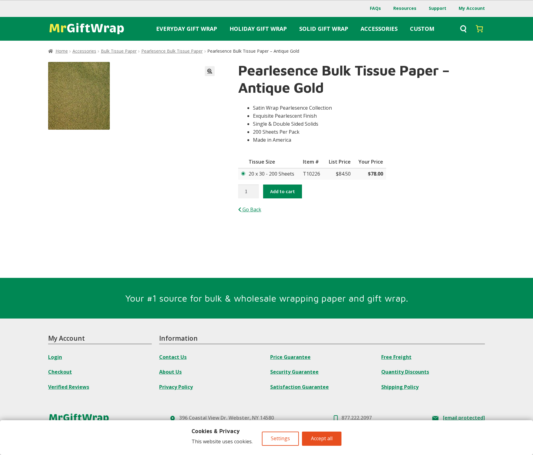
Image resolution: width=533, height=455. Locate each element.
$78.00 (375, 173)
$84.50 (343, 173)
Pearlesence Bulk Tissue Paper (172, 51)
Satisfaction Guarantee (299, 387)
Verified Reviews (68, 387)
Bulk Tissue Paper (119, 51)
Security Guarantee (294, 371)
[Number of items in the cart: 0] (479, 28)
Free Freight (396, 357)
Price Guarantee (290, 357)
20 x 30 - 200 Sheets (271, 173)
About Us (170, 371)
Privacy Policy (176, 387)
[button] (210, 71)
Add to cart (282, 191)
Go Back (251, 209)
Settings (280, 438)
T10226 (311, 173)
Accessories (84, 51)
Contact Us (173, 357)
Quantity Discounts (405, 371)
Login (55, 357)
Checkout (60, 371)
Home (62, 51)
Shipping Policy (400, 387)
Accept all (322, 438)
